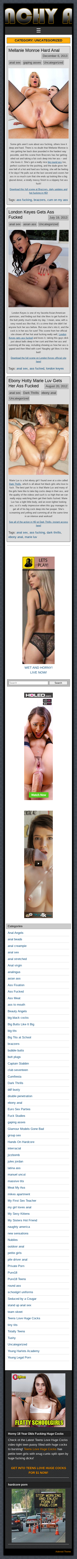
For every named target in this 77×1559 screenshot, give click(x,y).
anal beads (15, 939)
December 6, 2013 (55, 56)
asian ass (29, 224)
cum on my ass (57, 200)
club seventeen (18, 1070)
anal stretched (17, 959)
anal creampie (17, 946)
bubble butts (16, 1050)
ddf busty (14, 1089)
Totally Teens (16, 1331)
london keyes (55, 368)
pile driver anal (17, 1259)
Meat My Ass (16, 1187)
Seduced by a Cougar (22, 1298)
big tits (12, 1030)
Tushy (12, 1338)
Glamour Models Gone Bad (26, 1129)
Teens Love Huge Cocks (24, 1318)
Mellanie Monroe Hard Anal (33, 50)
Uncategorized (53, 62)
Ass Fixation (16, 985)
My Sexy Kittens (19, 1213)
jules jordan (15, 1161)
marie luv (31, 537)
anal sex (15, 62)
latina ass (14, 1168)
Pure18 (12, 1272)
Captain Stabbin (18, 1063)
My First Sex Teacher (22, 1200)
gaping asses (32, 62)
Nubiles (13, 1240)
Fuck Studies (16, 1116)
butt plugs (14, 1057)
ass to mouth (16, 1004)
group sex (14, 1135)
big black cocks (18, 1017)
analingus (14, 972)
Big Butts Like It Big (21, 1024)
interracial (14, 1148)
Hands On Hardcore (21, 1142)
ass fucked (37, 368)
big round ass (55, 162)
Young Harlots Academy (24, 1351)
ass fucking (24, 200)
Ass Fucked (16, 991)
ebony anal (49, 393)
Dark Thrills (31, 393)
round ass (14, 1285)
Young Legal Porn (19, 1357)
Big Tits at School (19, 1037)
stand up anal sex (19, 1305)
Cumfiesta (14, 1076)
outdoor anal (16, 1246)
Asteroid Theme (63, 1551)
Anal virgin (15, 965)
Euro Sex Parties (19, 1109)
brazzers (39, 200)
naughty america (19, 1227)
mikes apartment (19, 1194)
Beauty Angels (17, 1011)
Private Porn (16, 1266)
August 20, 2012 (56, 386)
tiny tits (13, 1325)
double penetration (20, 1096)
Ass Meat (14, 998)
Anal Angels (15, 933)
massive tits (16, 1181)
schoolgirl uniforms (20, 1292)
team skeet (15, 1312)
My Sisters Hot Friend (22, 1220)
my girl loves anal (19, 1207)
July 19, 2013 (58, 217)
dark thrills (54, 532)
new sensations (18, 1233)
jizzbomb (14, 1155)
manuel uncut (17, 1174)
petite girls (15, 1253)
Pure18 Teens (17, 1279)
